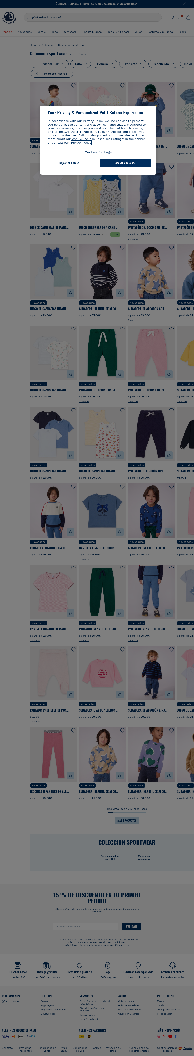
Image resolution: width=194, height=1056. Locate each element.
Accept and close (125, 163)
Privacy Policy (81, 142)
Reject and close (69, 163)
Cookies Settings (98, 152)
